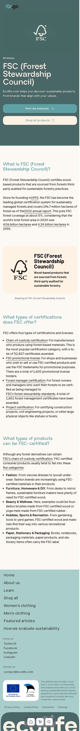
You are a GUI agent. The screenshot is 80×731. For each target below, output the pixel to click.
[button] (40, 108)
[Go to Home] (12, 6)
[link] (9, 575)
